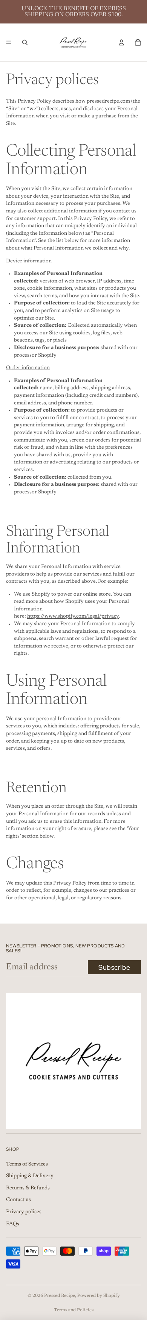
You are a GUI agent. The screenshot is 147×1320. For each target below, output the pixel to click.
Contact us (18, 1200)
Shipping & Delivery (30, 1176)
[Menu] (8, 42)
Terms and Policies (73, 1310)
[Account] (121, 42)
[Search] (25, 42)
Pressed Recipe (59, 1295)
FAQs (12, 1224)
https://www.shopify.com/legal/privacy (73, 616)
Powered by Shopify (98, 1295)
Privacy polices (23, 1212)
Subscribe (114, 967)
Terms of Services (27, 1164)
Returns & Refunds (28, 1188)
